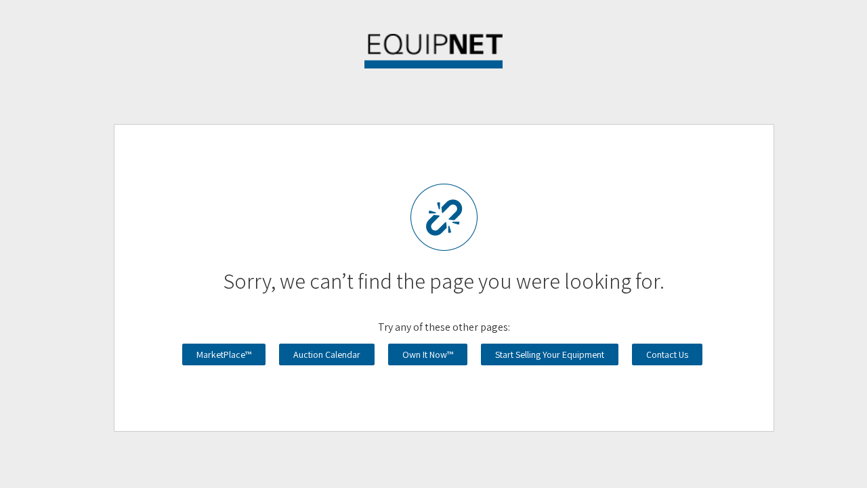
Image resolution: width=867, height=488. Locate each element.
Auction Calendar (326, 354)
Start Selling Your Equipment (549, 354)
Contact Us (667, 354)
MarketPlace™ (223, 354)
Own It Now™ (427, 354)
